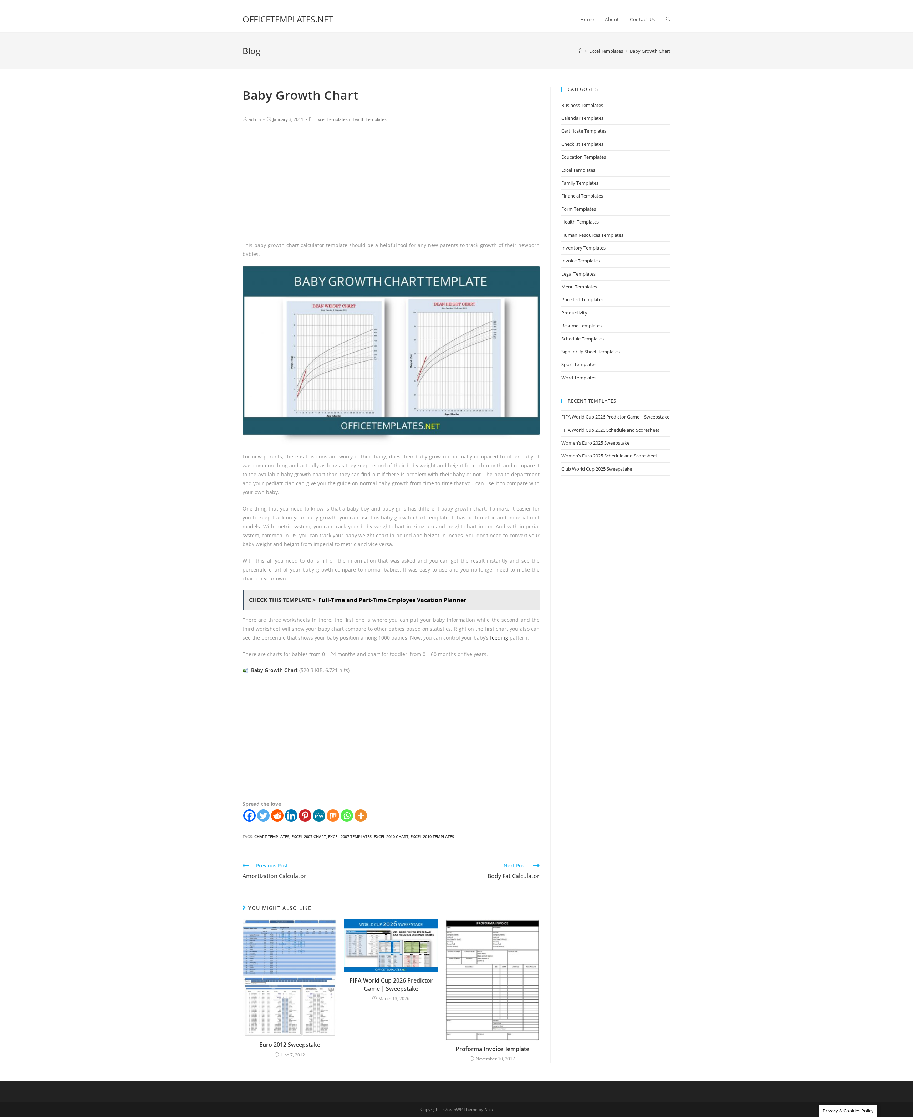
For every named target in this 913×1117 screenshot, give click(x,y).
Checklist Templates (582, 144)
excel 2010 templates (432, 836)
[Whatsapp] (347, 815)
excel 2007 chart (308, 836)
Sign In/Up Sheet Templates (590, 351)
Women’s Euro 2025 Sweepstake (595, 443)
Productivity (574, 312)
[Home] (580, 51)
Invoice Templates (580, 260)
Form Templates (578, 209)
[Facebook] (249, 815)
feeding (499, 637)
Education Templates (583, 157)
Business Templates (582, 105)
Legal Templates (578, 274)
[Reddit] (277, 815)
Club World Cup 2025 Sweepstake (596, 469)
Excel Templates (331, 119)
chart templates (271, 836)
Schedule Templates (582, 338)
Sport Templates (578, 364)
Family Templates (579, 183)
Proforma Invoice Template (492, 1049)
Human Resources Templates (592, 235)
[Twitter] (263, 815)
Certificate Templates (583, 131)
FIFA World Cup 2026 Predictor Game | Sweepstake (391, 984)
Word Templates (578, 377)
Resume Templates (581, 325)
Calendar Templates (582, 118)
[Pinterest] (305, 815)
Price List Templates (582, 299)
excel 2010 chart (391, 836)
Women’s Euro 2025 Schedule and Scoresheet (609, 455)
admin (255, 119)
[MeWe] (319, 815)
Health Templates (369, 119)
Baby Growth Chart (274, 670)
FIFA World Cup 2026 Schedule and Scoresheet (610, 430)
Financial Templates (582, 196)
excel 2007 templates (350, 836)
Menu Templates (579, 286)
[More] (361, 815)
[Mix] (333, 815)
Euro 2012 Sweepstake (289, 1045)
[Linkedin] (291, 815)
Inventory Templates (583, 248)
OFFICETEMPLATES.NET (288, 19)
